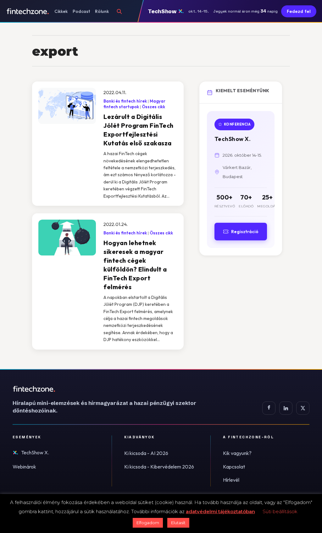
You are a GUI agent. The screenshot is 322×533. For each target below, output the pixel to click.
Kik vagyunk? (237, 453)
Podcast (81, 11)
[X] (302, 408)
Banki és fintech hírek (125, 101)
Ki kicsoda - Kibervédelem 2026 (159, 466)
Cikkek (61, 11)
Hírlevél (231, 480)
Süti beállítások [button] (280, 511)
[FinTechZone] (113, 388)
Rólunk (102, 11)
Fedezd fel (299, 11)
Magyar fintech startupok (134, 103)
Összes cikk (153, 106)
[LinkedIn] (285, 408)
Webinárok (24, 466)
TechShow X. (35, 452)
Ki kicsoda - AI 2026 (146, 453)
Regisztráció (244, 231)
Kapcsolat (234, 466)
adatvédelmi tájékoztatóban (220, 511)
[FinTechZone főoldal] (27, 11)
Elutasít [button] (178, 522)
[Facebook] (268, 408)
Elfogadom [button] (147, 522)
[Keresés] (119, 11)
